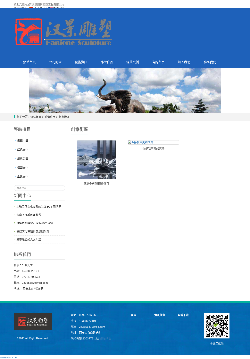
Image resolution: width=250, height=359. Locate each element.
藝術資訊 (81, 62)
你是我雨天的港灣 (153, 148)
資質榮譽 (159, 315)
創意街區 (64, 116)
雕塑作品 (107, 62)
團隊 (133, 315)
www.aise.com (9, 357)
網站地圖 (105, 338)
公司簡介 (55, 62)
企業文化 (22, 176)
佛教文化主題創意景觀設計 (32, 231)
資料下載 (183, 315)
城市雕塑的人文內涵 (28, 239)
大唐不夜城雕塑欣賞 (28, 214)
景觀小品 (22, 140)
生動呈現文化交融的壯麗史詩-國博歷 (38, 206)
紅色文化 (22, 149)
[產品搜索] (60, 186)
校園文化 (22, 167)
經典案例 (132, 62)
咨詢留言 (158, 62)
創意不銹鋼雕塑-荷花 (96, 183)
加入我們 (184, 62)
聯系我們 (210, 62)
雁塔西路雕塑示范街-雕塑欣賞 (34, 223)
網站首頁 (29, 62)
